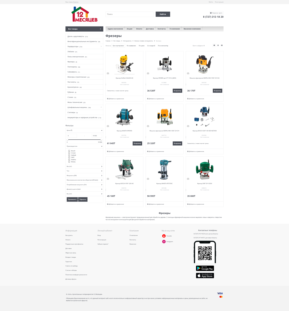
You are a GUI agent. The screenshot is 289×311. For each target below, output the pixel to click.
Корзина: (217, 13)
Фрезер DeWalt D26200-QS (124, 78)
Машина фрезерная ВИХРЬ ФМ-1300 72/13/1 (164, 131)
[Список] (218, 45)
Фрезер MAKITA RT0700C (164, 183)
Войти (211, 2)
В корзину (177, 91)
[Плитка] (214, 45)
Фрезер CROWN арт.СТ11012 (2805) (164, 78)
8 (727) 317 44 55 (199, 238)
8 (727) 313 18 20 (199, 234)
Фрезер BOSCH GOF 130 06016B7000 (205, 131)
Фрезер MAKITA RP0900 (124, 131)
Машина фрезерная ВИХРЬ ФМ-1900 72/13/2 (204, 78)
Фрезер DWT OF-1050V (204, 183)
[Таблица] (222, 45)
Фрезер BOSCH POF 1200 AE (124, 183)
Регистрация (219, 2)
